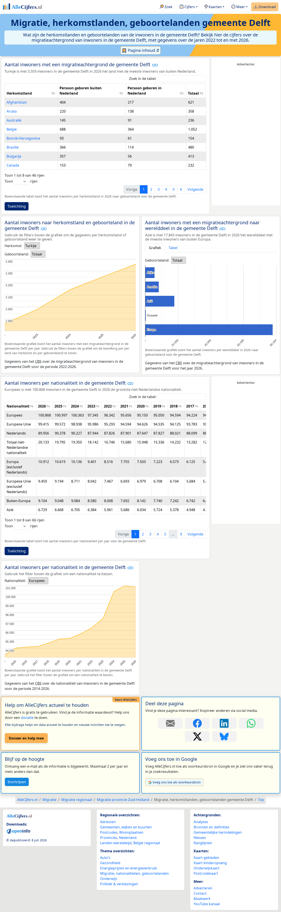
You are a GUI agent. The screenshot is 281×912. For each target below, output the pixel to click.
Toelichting (16, 206)
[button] (155, 65)
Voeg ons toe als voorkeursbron (177, 782)
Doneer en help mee (26, 738)
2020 (141, 406)
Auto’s (105, 857)
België (12, 129)
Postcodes (108, 832)
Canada (13, 165)
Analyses (201, 821)
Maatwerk (202, 898)
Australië (14, 120)
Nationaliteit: (15, 580)
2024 (75, 406)
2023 (91, 406)
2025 (58, 406)
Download (267, 6)
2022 (108, 406)
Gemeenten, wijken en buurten (126, 827)
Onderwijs (108, 878)
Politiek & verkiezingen (119, 883)
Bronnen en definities (211, 827)
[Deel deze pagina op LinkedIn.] (224, 723)
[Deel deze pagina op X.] (197, 736)
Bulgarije (14, 156)
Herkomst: (13, 245)
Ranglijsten (203, 842)
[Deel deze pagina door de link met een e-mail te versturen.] (170, 723)
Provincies (108, 837)
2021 (124, 406)
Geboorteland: (17, 254)
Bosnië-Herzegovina (23, 138)
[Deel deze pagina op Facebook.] (197, 723)
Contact (200, 893)
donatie (27, 717)
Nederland (128, 837)
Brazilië (13, 147)
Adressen (108, 821)
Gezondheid (110, 862)
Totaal (193, 93)
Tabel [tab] (173, 247)
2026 (42, 406)
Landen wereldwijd (115, 842)
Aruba (12, 111)
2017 (190, 406)
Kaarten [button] (215, 6)
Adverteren (203, 888)
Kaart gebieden (206, 857)
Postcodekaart (206, 873)
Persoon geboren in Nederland (145, 91)
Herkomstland (19, 93)
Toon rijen (21, 181)
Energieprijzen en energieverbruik (128, 868)
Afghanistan (17, 102)
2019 (157, 406)
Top (261, 799)
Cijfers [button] (189, 6)
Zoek (168, 6)
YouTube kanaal (207, 903)
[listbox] (32, 245)
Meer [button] (240, 6)
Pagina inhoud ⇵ (143, 50)
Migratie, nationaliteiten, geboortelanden (134, 873)
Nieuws (200, 837)
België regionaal (146, 842)
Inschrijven (17, 781)
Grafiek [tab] (155, 247)
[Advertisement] (246, 136)
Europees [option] (37, 580)
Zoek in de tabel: (142, 78)
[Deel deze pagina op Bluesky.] (224, 736)
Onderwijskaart (207, 868)
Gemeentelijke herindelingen (218, 832)
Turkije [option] (30, 245)
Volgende (195, 189)
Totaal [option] (37, 254)
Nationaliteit (18, 406)
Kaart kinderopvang (210, 862)
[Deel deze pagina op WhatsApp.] (251, 723)
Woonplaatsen (131, 832)
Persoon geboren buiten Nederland (80, 91)
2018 (174, 406)
